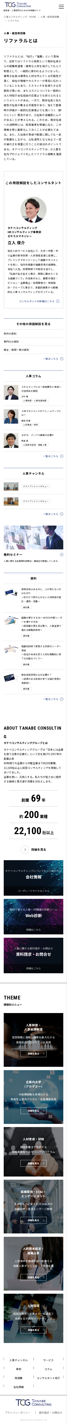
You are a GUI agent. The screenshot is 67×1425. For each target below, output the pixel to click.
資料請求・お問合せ (50, 1412)
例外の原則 (10, 333)
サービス (48, 1360)
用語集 (19, 1378)
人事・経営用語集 (49, 16)
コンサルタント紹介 (48, 1378)
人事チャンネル (18, 1360)
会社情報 (18, 1387)
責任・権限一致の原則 (16, 350)
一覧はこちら (50, 358)
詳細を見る (38, 849)
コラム (48, 1369)
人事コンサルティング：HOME (20, 16)
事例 (18, 1369)
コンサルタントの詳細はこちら (37, 301)
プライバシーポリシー (18, 1412)
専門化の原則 (11, 341)
